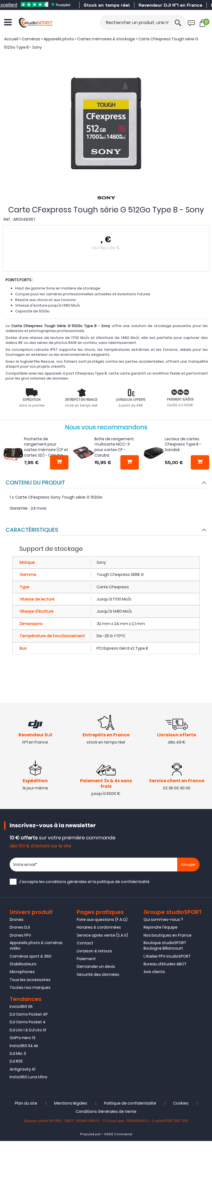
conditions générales (66, 881)
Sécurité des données (98, 974)
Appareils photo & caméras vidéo (36, 945)
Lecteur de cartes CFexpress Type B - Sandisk (183, 444)
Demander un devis (96, 966)
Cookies (181, 1103)
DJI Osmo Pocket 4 (28, 1022)
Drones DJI (20, 927)
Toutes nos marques (30, 987)
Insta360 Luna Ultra (28, 1077)
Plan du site (26, 1103)
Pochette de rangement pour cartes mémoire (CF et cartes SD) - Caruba (46, 447)
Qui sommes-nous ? (163, 919)
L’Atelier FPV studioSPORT (167, 956)
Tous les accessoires (30, 979)
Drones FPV (20, 935)
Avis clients (154, 971)
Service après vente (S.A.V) (102, 935)
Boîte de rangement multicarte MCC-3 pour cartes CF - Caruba (114, 447)
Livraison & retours (94, 951)
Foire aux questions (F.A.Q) (102, 919)
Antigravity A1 (22, 1069)
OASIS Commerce (118, 1134)
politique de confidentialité (123, 881)
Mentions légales (70, 1103)
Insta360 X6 (21, 1006)
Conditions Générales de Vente (106, 1111)
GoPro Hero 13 (22, 1037)
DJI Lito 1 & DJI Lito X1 (28, 1030)
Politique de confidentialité (130, 1103)
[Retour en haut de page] (205, 822)
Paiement (86, 958)
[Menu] (8, 22)
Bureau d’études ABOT (165, 964)
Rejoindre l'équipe (160, 927)
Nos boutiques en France (168, 935)
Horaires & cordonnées (99, 927)
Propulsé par (90, 1134)
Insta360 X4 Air (24, 1045)
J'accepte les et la (84, 881)
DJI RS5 (16, 1061)
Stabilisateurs (23, 964)
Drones (16, 919)
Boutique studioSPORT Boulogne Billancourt (165, 945)
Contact (85, 943)
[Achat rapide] (59, 462)
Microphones (22, 971)
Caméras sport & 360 (30, 956)
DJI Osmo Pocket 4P (29, 1014)
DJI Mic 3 (18, 1053)
